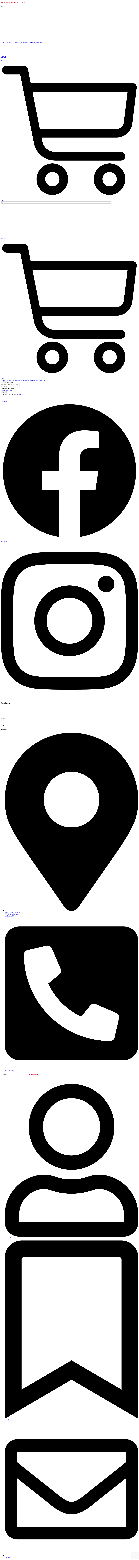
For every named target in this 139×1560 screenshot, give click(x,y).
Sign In (4, 392)
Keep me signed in (9, 388)
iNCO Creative (33, 1074)
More (27, 42)
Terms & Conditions (7, 1081)
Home (3, 42)
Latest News (9, 724)
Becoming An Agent (18, 42)
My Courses (34, 42)
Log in (3, 57)
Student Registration (11, 725)
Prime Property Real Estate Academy (13, 2)
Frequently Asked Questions (14, 722)
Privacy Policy (5, 1078)
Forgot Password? (6, 390)
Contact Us (41, 42)
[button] (3, 42)
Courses (8, 42)
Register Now (21, 394)
